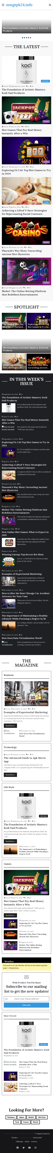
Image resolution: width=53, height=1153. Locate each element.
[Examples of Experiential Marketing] (8, 581)
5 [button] (30, 37)
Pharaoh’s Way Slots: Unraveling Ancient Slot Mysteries (38, 368)
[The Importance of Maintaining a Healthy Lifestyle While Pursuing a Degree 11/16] (8, 626)
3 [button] (26, 37)
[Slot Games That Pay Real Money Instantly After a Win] (14, 321)
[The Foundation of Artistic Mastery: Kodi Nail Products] (26, 22)
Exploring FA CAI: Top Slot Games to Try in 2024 (38, 327)
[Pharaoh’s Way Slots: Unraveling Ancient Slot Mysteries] (38, 362)
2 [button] (24, 37)
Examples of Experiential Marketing (22, 574)
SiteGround (37, 1138)
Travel (26, 1122)
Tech (17, 1122)
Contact (34, 1141)
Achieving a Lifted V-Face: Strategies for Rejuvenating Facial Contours (33, 1086)
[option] (26, 22)
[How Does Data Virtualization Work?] (8, 645)
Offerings (19, 1141)
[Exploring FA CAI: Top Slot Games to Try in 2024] (38, 321)
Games (21, 1117)
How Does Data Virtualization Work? (22, 638)
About (27, 1141)
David (6, 86)
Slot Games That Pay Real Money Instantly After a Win (13, 327)
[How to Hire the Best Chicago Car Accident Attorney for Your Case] (8, 603)
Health (31, 1117)
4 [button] (28, 37)
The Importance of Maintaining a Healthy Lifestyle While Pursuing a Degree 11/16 (33, 851)
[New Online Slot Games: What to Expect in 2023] (8, 542)
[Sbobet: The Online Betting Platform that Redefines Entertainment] (8, 520)
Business (11, 1117)
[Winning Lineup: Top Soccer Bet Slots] (8, 562)
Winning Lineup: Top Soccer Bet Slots (23, 554)
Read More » (10, 726)
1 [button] (22, 37)
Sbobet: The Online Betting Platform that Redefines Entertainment (30, 947)
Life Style (42, 1117)
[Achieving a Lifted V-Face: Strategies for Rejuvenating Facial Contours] (14, 362)
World (35, 1122)
